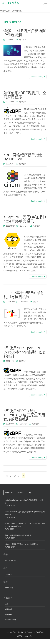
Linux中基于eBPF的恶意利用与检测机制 (23, 294)
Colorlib (23, 632)
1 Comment (22, 423)
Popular (9, 492)
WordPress (40, 632)
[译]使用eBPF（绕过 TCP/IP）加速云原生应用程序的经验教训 (24, 414)
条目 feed (8, 609)
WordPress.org (10, 619)
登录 (6, 604)
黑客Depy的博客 (11, 560)
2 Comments (23, 301)
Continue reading (37, 77)
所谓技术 (22, 39)
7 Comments (23, 226)
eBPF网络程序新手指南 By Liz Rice (23, 156)
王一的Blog (9, 587)
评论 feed (8, 614)
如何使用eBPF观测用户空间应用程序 (24, 94)
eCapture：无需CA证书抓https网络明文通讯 (24, 219)
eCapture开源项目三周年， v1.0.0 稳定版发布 (21, 544)
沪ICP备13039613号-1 (25, 636)
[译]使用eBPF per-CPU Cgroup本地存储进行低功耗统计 (24, 352)
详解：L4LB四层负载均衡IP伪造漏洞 (24, 32)
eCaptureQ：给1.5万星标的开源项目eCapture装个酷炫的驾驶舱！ (25, 513)
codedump (8, 574)
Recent (20, 492)
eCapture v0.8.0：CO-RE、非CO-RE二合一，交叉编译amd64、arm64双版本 (25, 524)
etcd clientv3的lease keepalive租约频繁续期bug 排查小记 (25, 501)
